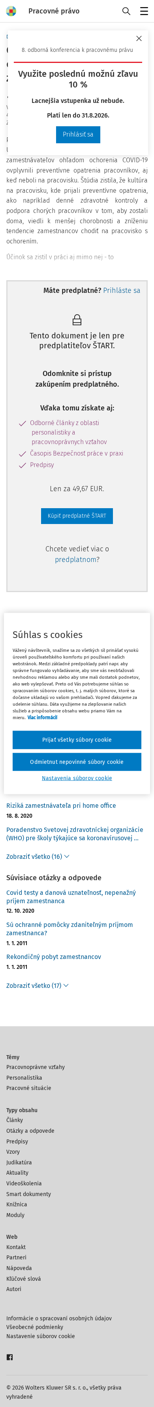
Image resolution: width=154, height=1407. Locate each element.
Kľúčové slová (23, 1279)
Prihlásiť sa (78, 134)
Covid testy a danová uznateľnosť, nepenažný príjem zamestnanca (71, 897)
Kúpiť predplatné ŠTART (77, 516)
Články (14, 1120)
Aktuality (17, 1173)
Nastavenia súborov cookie (77, 778)
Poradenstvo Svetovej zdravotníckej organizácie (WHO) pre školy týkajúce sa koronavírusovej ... (74, 834)
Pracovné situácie (28, 1088)
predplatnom (75, 559)
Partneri (16, 1257)
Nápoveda (19, 1268)
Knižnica (16, 1204)
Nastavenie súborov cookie (40, 1336)
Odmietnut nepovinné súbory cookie (77, 761)
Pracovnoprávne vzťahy (35, 1067)
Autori (13, 1289)
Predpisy (17, 1141)
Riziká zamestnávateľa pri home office (61, 805)
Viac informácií (42, 717)
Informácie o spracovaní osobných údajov (59, 1318)
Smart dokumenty (28, 1194)
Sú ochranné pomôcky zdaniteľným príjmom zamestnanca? (69, 929)
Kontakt (16, 1247)
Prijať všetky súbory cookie (77, 740)
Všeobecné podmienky (34, 1327)
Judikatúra (19, 1162)
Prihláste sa (122, 290)
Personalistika (24, 1078)
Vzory (13, 1152)
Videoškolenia (24, 1183)
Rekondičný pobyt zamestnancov (53, 957)
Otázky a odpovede (30, 1131)
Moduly (15, 1215)
